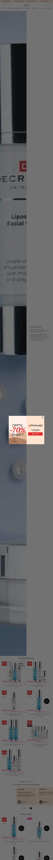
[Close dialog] (42, 417)
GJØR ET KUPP (35, 434)
